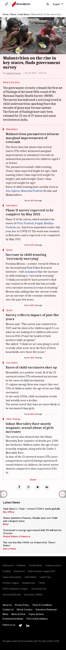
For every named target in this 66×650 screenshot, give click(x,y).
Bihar (6, 524)
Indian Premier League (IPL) (42, 571)
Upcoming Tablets (33, 594)
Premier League (11, 583)
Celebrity (21, 565)
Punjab (39, 223)
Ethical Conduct (24, 609)
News (13, 14)
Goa (8, 191)
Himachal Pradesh (32, 191)
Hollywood (19, 571)
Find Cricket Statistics (37, 618)
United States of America (16, 536)
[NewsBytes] (21, 4)
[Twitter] (38, 487)
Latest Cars (45, 577)
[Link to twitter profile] (20, 625)
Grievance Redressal (46, 609)
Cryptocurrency (53, 565)
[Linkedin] (47, 487)
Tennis (41, 583)
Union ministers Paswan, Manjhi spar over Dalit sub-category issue (30, 519)
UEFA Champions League (15, 588)
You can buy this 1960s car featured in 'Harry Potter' (29, 544)
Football (7, 571)
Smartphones (28, 583)
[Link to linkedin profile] (27, 625)
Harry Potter (9, 548)
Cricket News (35, 565)
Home (6, 14)
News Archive (18, 614)
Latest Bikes (31, 577)
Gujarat (15, 191)
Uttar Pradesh (25, 223)
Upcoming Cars (39, 588)
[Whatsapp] (28, 487)
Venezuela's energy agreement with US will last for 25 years (32, 532)
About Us (7, 605)
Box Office (8, 512)
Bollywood (8, 565)
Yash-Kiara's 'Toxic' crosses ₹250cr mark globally (31, 508)
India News (23, 14)
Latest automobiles (12, 577)
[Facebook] (19, 487)
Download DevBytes (13, 618)
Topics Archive (36, 614)
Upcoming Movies (12, 594)
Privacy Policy (22, 605)
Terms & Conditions (42, 605)
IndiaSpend (30, 271)
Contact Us (8, 609)
